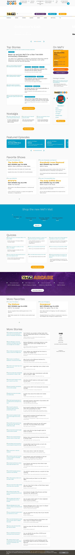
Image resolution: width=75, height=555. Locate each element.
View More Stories (28, 108)
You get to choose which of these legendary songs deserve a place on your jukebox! (58, 241)
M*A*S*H (12, 181)
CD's (56, 109)
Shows (16, 17)
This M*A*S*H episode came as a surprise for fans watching (36, 472)
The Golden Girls (15, 162)
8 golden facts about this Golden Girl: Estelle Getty (19, 169)
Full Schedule (60, 69)
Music (38, 17)
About (61, 335)
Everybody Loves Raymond (30, 76)
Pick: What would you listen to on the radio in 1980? (34, 479)
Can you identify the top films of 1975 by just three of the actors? (34, 534)
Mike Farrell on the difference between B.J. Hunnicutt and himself (34, 360)
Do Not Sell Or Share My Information (60, 344)
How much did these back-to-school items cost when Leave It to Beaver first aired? (35, 520)
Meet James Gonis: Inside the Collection (33, 451)
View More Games (37, 290)
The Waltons (13, 304)
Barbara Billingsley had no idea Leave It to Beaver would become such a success (35, 506)
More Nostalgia (28, 128)
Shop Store (61, 120)
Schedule (9, 17)
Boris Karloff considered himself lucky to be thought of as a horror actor (34, 416)
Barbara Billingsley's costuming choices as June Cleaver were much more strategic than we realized (35, 343)
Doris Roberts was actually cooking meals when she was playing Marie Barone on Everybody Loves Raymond (36, 334)
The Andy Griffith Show (30, 96)
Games (45, 17)
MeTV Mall (53, 17)
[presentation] (20, 3)
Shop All (37, 225)
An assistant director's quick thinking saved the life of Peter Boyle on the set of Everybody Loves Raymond (35, 541)
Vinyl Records (59, 107)
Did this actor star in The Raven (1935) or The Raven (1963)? (15, 241)
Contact (63, 13)
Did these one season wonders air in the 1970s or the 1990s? (15, 251)
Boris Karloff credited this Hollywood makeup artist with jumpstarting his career (34, 408)
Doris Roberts (40, 76)
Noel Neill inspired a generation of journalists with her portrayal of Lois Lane (36, 401)
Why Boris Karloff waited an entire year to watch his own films (35, 380)
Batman (30, 142)
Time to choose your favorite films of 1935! (58, 248)
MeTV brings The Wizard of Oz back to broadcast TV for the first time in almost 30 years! (60, 85)
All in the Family (29, 86)
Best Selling (58, 111)
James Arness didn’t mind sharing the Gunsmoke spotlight (35, 387)
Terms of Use (60, 342)
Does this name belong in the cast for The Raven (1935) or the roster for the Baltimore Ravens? (59, 260)
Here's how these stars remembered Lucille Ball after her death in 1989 (35, 374)
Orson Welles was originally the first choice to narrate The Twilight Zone (35, 352)
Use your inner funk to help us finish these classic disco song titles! (36, 486)
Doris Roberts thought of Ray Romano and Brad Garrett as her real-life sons (35, 492)
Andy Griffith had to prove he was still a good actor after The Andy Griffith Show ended (34, 424)
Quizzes (31, 17)
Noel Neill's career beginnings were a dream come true (36, 367)
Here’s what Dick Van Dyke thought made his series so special (34, 431)
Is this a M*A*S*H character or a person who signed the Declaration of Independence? (37, 242)
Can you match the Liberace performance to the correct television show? (15, 258)
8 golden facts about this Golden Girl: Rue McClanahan (20, 172)
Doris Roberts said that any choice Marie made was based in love (35, 464)
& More (57, 117)
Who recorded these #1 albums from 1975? (37, 256)
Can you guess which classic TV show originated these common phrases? (35, 499)
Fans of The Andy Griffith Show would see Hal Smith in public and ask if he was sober (37, 99)
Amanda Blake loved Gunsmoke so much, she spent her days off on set (34, 444)
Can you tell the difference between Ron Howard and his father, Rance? (36, 69)
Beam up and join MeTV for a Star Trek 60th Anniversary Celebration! (25, 55)
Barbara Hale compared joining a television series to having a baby (35, 438)
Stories (24, 17)
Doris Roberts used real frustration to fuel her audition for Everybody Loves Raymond (34, 457)
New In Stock (58, 113)
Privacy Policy (60, 340)
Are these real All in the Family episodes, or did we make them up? (37, 89)
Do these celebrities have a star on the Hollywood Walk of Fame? (13, 121)
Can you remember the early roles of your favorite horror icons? (36, 513)
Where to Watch (60, 72)
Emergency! (45, 304)
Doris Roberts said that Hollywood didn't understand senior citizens (36, 79)
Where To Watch (41, 13)
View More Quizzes (37, 267)
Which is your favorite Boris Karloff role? (37, 248)
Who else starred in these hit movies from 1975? (28, 120)
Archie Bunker (36, 86)
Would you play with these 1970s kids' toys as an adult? (35, 527)
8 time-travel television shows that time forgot (43, 120)
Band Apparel (58, 115)
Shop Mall (53, 13)
